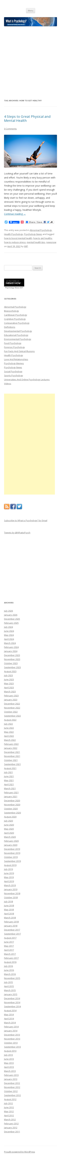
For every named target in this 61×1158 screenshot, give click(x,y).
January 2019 (10, 889)
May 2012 (9, 1111)
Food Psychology (12, 343)
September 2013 (12, 1046)
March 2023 (10, 691)
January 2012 (10, 1127)
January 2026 (10, 614)
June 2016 (9, 970)
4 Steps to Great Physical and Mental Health (27, 118)
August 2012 (10, 1099)
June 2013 (9, 1058)
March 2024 (10, 643)
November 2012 (12, 1087)
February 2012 (11, 1123)
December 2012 (12, 1083)
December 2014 (12, 998)
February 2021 (11, 792)
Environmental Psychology (17, 339)
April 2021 (9, 784)
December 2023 (12, 655)
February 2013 (11, 1075)
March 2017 (10, 953)
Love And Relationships (16, 359)
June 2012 (9, 1107)
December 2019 (12, 849)
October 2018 (11, 897)
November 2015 (12, 978)
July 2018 (8, 901)
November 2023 (12, 659)
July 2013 (8, 1054)
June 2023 (9, 679)
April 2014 (9, 1018)
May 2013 (9, 1062)
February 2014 (11, 1026)
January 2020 (10, 844)
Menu (30, 10)
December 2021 (12, 752)
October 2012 (11, 1091)
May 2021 (9, 780)
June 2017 (9, 941)
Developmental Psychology (18, 331)
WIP (26, 246)
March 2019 (10, 885)
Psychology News (33, 234)
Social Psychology (13, 371)
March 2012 (10, 1119)
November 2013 (12, 1038)
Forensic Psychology (14, 347)
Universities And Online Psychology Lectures (27, 379)
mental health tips (36, 242)
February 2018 (11, 921)
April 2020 (9, 832)
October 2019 (11, 857)
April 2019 (9, 881)
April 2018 (9, 913)
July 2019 (8, 869)
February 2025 (11, 622)
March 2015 (10, 990)
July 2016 (8, 966)
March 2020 (10, 836)
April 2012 (9, 1115)
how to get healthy (42, 238)
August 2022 (10, 719)
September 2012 (12, 1095)
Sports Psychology (13, 375)
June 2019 (9, 873)
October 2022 (11, 711)
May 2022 (9, 731)
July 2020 (8, 820)
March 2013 (10, 1071)
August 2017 (10, 937)
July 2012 (8, 1103)
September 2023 (12, 667)
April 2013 (9, 1067)
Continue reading (15, 213)
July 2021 (8, 772)
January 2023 (10, 699)
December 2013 (12, 1034)
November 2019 (12, 853)
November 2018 (12, 893)
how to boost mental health (18, 238)
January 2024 (10, 651)
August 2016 (10, 962)
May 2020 (9, 828)
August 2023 (10, 671)
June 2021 (9, 776)
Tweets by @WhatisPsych (17, 532)
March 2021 (10, 788)
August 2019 (10, 865)
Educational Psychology (16, 335)
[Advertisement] (30, 62)
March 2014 (10, 1022)
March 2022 (10, 739)
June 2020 (9, 824)
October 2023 (11, 663)
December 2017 (12, 929)
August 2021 (10, 768)
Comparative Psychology (16, 322)
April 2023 (9, 687)
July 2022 (8, 723)
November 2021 (12, 756)
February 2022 (11, 744)
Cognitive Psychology (15, 318)
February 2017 (11, 958)
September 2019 (12, 861)
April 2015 (9, 986)
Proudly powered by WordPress (19, 1151)
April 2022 (9, 735)
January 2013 (10, 1079)
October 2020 (11, 808)
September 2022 (12, 715)
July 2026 (8, 610)
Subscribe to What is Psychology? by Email (25, 520)
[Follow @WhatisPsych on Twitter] (19, 508)
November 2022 (12, 707)
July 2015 (8, 982)
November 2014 (12, 1002)
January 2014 (10, 1030)
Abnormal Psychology (41, 230)
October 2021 (11, 760)
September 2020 (12, 812)
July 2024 (8, 626)
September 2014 (12, 1006)
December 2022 (12, 703)
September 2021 (12, 764)
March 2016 (10, 974)
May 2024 (9, 635)
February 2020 (11, 840)
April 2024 (9, 639)
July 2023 (8, 675)
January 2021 (10, 796)
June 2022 (9, 727)
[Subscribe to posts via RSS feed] (6, 508)
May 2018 (9, 909)
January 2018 (10, 925)
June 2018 (9, 905)
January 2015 (10, 994)
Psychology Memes (14, 363)
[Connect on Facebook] (13, 508)
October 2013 (11, 1042)
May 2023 (9, 683)
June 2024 (9, 630)
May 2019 (9, 877)
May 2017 (9, 945)
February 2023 (11, 695)
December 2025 (12, 618)
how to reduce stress (15, 242)
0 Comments (10, 128)
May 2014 (9, 1014)
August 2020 (10, 816)
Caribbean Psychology (15, 314)
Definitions (9, 327)
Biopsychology (11, 310)
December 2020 (12, 800)
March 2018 (10, 917)
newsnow (51, 242)
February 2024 (11, 647)
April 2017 (9, 949)
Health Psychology (13, 234)
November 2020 (12, 804)
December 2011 (12, 1131)
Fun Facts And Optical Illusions (19, 351)
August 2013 (10, 1050)
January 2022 (10, 748)
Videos (7, 383)
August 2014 (10, 1010)
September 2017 (12, 933)
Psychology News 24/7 (14, 288)
